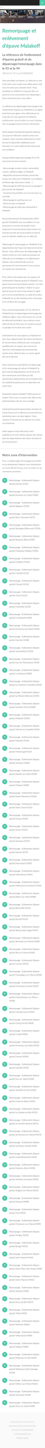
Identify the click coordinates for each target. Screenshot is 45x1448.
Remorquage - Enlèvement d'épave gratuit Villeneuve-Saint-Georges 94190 (24, 1369)
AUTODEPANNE (27, 1430)
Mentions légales (22, 1438)
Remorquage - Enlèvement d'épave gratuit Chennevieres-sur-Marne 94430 (24, 997)
